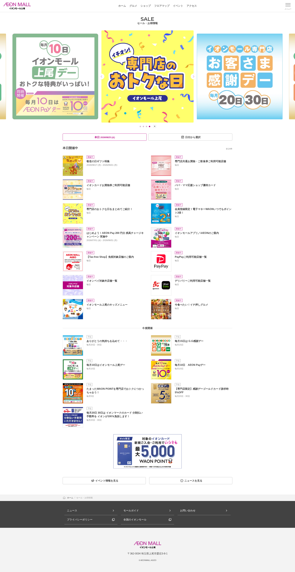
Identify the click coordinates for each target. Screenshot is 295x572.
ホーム (70, 498)
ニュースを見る (193, 480)
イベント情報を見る (106, 480)
